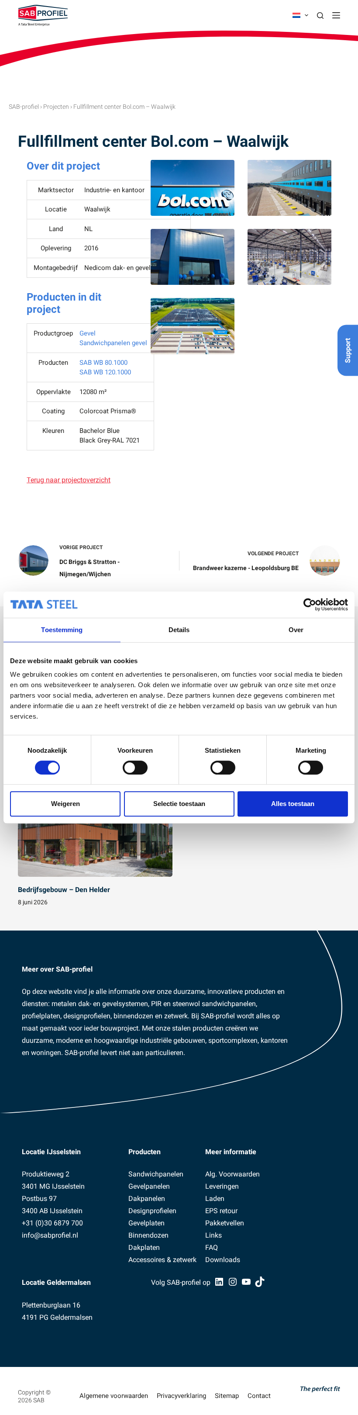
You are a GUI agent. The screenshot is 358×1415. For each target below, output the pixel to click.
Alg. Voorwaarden (232, 1174)
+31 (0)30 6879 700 (52, 1223)
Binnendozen (148, 1235)
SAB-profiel (24, 106)
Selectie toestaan (179, 803)
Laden (214, 1198)
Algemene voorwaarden (113, 1396)
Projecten (56, 106)
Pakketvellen (224, 1223)
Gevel (87, 333)
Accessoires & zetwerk (162, 1260)
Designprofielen (152, 1211)
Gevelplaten (146, 1223)
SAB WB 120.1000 (105, 372)
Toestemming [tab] (62, 629)
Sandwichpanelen (155, 1174)
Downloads (222, 1260)
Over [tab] (296, 629)
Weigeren (65, 803)
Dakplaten (144, 1247)
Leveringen (222, 1186)
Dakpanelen (146, 1198)
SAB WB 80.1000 (103, 363)
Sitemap (227, 1396)
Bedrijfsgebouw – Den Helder (64, 890)
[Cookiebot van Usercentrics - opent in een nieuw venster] (310, 604)
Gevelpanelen (149, 1186)
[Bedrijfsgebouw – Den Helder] (95, 833)
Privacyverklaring (181, 1396)
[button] (300, 15)
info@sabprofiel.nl (50, 1235)
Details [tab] (179, 629)
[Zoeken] (320, 15)
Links (213, 1235)
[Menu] (336, 15)
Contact (259, 1396)
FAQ (211, 1247)
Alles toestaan (292, 803)
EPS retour (221, 1211)
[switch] (135, 768)
